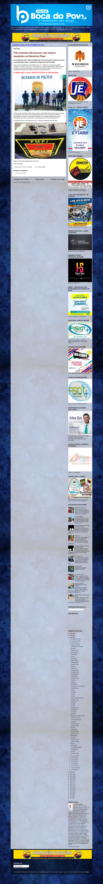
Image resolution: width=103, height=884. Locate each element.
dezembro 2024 (75, 639)
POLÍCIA (73, 694)
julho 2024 (73, 757)
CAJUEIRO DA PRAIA (76, 747)
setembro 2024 (74, 645)
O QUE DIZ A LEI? (79, 574)
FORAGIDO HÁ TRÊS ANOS (77, 715)
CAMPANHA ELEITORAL (77, 646)
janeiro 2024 (74, 769)
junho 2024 (74, 759)
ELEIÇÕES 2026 (79, 556)
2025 (71, 635)
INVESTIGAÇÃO (75, 731)
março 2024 (74, 765)
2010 (71, 797)
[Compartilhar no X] (41, 167)
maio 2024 (73, 761)
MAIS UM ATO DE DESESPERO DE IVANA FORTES (81, 585)
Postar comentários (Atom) (24, 182)
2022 (71, 774)
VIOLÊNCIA (73, 702)
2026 (71, 633)
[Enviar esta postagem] (35, 167)
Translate (24, 868)
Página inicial (39, 179)
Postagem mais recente (21, 179)
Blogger (87, 872)
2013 (71, 792)
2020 (71, 778)
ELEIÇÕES (73, 648)
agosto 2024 (74, 755)
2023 (71, 772)
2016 (71, 786)
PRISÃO (73, 690)
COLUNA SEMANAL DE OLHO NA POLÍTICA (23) (82, 526)
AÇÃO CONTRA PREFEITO (77, 698)
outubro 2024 (74, 643)
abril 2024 (73, 763)
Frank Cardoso (78, 804)
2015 (71, 788)
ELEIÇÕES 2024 (75, 650)
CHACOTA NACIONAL (76, 719)
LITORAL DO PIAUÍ (75, 717)
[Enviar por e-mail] (38, 167)
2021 (71, 776)
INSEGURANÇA (74, 652)
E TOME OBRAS (79, 516)
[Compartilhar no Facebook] (43, 167)
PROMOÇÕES (78, 566)
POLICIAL (77, 535)
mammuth (75, 872)
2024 (71, 637)
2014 (71, 790)
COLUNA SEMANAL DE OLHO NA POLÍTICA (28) (81, 547)
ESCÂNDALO (74, 658)
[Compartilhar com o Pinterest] (44, 167)
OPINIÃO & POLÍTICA (80, 507)
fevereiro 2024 (74, 767)
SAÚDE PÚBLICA (75, 741)
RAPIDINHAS (74, 654)
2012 (71, 794)
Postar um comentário (21, 173)
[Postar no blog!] (40, 167)
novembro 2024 (75, 641)
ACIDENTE (73, 692)
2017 (71, 784)
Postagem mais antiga (57, 179)
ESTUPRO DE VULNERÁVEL (78, 686)
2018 (71, 782)
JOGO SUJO (74, 668)
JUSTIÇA (73, 656)
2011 (71, 796)
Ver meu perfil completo (73, 846)
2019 (71, 780)
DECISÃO (73, 713)
